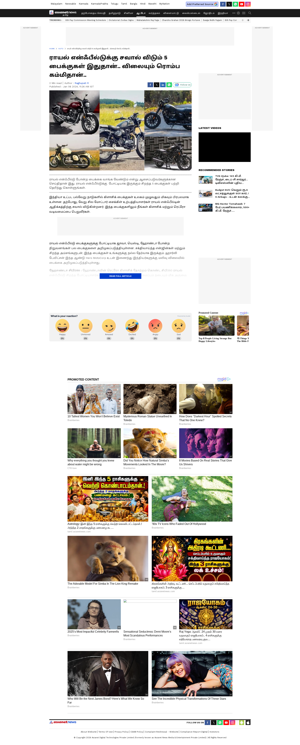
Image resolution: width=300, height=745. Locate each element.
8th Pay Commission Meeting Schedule (85, 20)
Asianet (62, 722)
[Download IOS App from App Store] (248, 722)
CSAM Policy (136, 732)
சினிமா (128, 13)
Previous (242, 20)
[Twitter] (229, 4)
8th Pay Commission (235, 20)
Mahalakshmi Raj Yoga (148, 20)
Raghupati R (82, 83)
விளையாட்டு (171, 13)
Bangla (133, 3)
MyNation (164, 3)
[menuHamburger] (244, 13)
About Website (89, 732)
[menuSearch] (249, 13)
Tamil (124, 3)
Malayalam (56, 3)
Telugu (114, 3)
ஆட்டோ (140, 13)
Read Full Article (120, 276)
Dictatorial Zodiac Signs (121, 20)
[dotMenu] (234, 13)
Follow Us (185, 85)
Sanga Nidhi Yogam (212, 20)
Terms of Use (105, 732)
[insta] (248, 4)
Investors (214, 732)
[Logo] (64, 13)
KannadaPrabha (99, 3)
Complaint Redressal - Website (161, 732)
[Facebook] (223, 4)
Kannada (83, 3)
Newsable (70, 3)
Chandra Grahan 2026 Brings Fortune (181, 20)
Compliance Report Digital (194, 732)
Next (248, 20)
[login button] (239, 13)
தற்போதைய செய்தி (93, 13)
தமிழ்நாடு (115, 13)
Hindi (142, 3)
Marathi (152, 3)
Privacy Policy (121, 732)
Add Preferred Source (200, 4)
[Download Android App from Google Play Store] (241, 722)
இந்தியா (223, 13)
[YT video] (241, 4)
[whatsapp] (235, 4)
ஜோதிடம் (209, 13)
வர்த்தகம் (154, 13)
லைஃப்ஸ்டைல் (191, 13)
